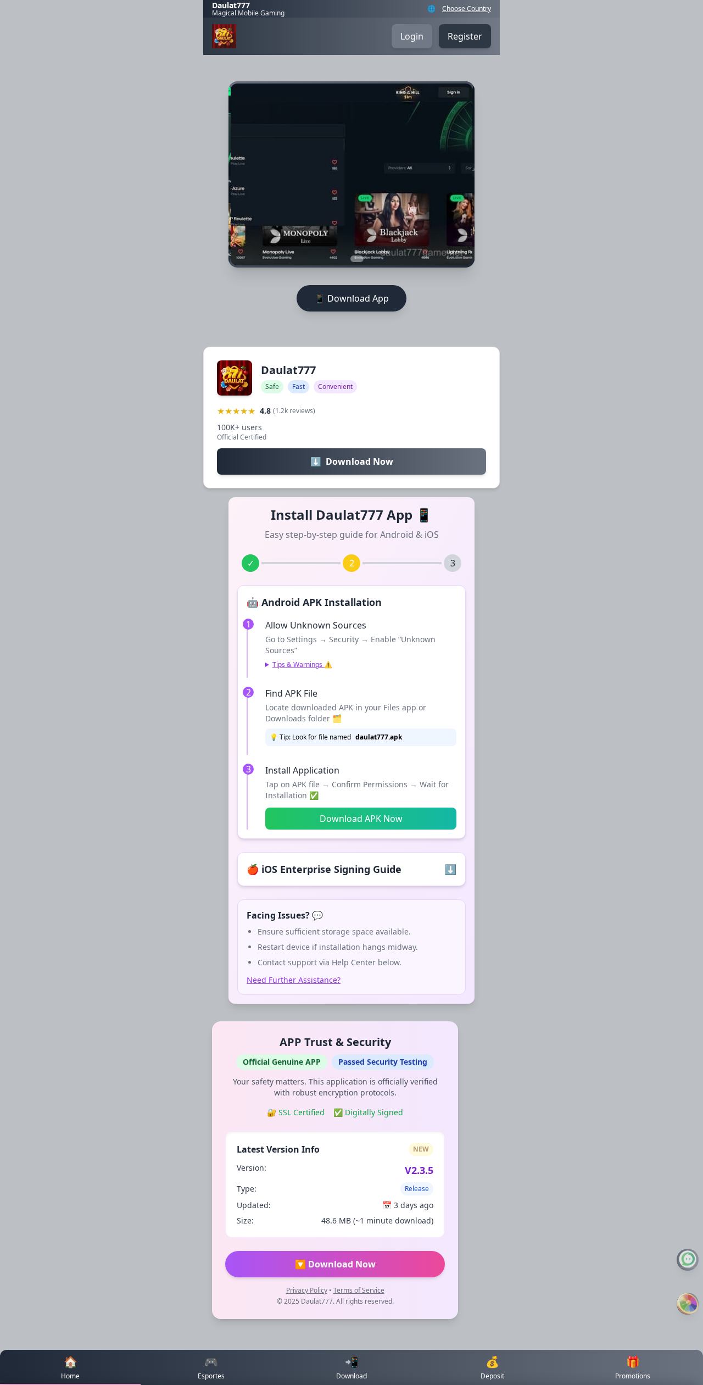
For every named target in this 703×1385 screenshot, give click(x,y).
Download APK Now (361, 819)
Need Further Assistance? (294, 980)
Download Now (351, 461)
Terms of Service (358, 1290)
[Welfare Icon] (688, 1304)
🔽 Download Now (335, 1264)
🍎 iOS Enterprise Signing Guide (351, 869)
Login (411, 36)
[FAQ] (688, 1260)
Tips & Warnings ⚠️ (302, 664)
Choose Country (466, 8)
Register (465, 36)
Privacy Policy (306, 1290)
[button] (331, 258)
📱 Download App (351, 298)
